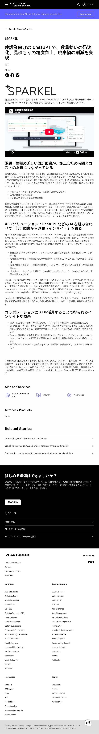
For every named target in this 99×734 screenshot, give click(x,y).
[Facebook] (92, 562)
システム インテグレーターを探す (20, 536)
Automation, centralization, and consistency (26, 438)
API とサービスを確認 (15, 529)
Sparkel (8, 99)
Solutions (9, 584)
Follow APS (88, 555)
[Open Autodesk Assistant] (88, 723)
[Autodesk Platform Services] (20, 4)
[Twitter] (89, 562)
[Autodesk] (18, 555)
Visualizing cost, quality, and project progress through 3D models (36, 445)
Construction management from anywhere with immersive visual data (39, 453)
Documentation (59, 584)
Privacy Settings (25, 726)
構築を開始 (10, 521)
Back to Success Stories (20, 29)
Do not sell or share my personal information (49, 726)
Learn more (85, 14)
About (54, 677)
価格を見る (13, 502)
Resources (10, 677)
